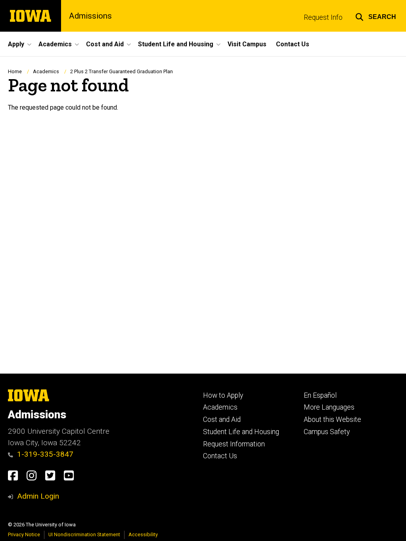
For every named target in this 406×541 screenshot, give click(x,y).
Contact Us (292, 44)
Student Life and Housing (241, 432)
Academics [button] (55, 44)
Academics (46, 71)
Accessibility (143, 534)
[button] (375, 16)
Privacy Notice (24, 534)
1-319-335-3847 (45, 454)
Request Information (234, 444)
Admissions (90, 16)
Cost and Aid (222, 419)
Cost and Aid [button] (105, 44)
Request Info (323, 17)
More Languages (329, 407)
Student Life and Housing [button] (175, 44)
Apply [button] (16, 44)
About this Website (332, 419)
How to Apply (223, 395)
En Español (320, 395)
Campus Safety (327, 432)
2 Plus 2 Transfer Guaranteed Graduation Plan (121, 71)
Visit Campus (247, 44)
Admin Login (38, 496)
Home (15, 71)
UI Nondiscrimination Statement (84, 534)
